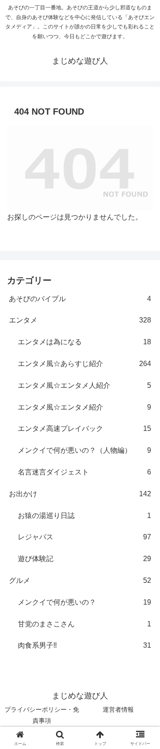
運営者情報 (118, 709)
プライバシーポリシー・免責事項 (41, 715)
